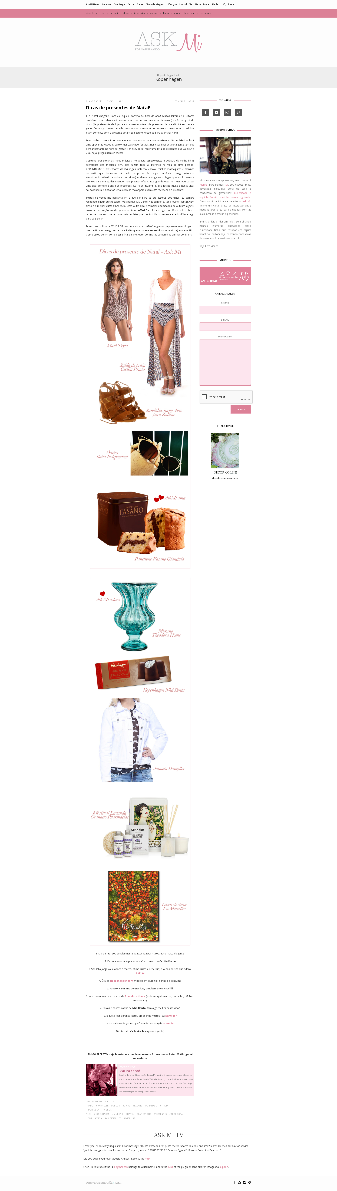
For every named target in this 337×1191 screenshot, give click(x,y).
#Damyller (102, 1105)
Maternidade (202, 4)
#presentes (160, 1114)
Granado (168, 1023)
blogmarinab (121, 1167)
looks (164, 13)
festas (175, 13)
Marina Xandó (129, 1071)
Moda (215, 4)
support (224, 1167)
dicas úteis (91, 13)
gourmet (152, 13)
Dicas (140, 4)
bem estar (188, 13)
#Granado (151, 1105)
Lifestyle (172, 4)
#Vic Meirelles (113, 1118)
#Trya (98, 1118)
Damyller (171, 1015)
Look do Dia (185, 4)
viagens (103, 13)
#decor (115, 1105)
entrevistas (203, 13)
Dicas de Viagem (155, 4)
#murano (117, 1114)
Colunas (106, 4)
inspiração (138, 13)
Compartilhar (183, 101)
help (147, 1158)
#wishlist (129, 1118)
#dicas (126, 1105)
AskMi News (92, 4)
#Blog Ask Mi (94, 1101)
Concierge (119, 4)
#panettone (144, 1114)
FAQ (170, 1167)
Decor (131, 4)
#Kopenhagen (102, 1114)
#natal (130, 1114)
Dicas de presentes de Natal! (118, 107)
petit (114, 13)
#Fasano (138, 1105)
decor (124, 13)
